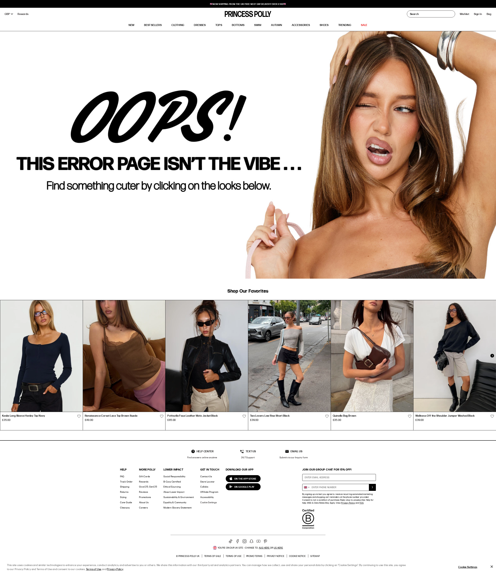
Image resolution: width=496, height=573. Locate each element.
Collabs (204, 486)
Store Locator (207, 481)
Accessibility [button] (207, 497)
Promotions (145, 497)
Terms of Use (234, 556)
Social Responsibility (174, 476)
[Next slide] (492, 355)
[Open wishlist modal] (79, 416)
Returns (124, 491)
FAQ (122, 476)
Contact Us (206, 476)
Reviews (143, 491)
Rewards (144, 481)
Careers (143, 507)
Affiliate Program (209, 491)
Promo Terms (254, 556)
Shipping (124, 486)
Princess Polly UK (189, 556)
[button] (489, 14)
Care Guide (126, 502)
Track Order (126, 481)
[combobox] (306, 487)
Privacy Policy (348, 502)
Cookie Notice (297, 556)
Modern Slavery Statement (178, 507)
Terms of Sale (212, 556)
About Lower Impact (174, 491)
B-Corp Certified (172, 481)
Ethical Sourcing (172, 486)
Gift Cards (144, 476)
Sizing (123, 497)
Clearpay (125, 507)
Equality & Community (175, 502)
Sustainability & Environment (179, 497)
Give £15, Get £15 (148, 486)
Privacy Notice (275, 556)
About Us (144, 502)
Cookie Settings (208, 502)
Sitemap (315, 556)
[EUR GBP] (9, 14)
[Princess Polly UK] (248, 14)
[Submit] (372, 487)
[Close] (491, 566)
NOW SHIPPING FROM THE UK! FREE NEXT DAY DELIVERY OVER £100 (248, 4)
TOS (361, 502)
